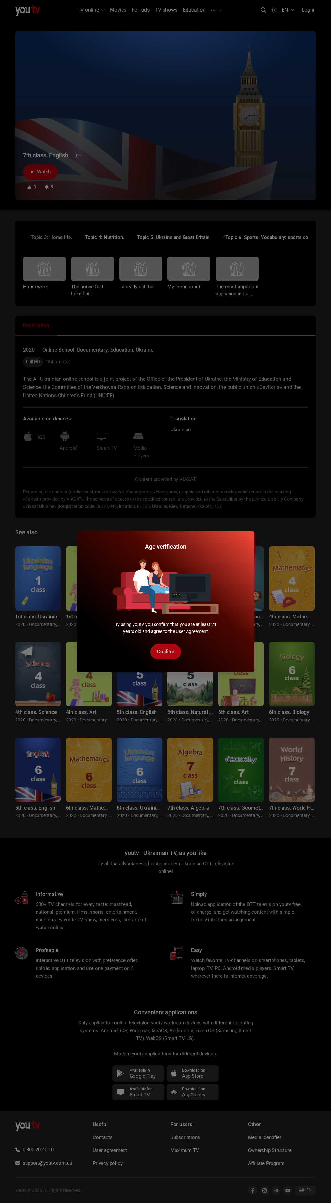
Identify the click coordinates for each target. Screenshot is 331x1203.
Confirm (165, 652)
